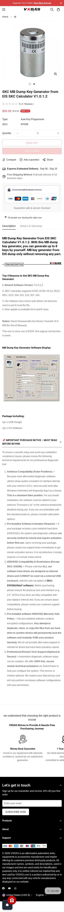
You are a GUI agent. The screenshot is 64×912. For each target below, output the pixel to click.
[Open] (7, 905)
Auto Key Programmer (32, 119)
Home (5, 16)
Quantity (6, 133)
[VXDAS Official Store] (32, 9)
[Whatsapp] (15, 888)
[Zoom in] (55, 74)
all (15, 16)
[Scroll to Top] (59, 896)
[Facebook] (3, 888)
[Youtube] (9, 888)
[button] (58, 9)
